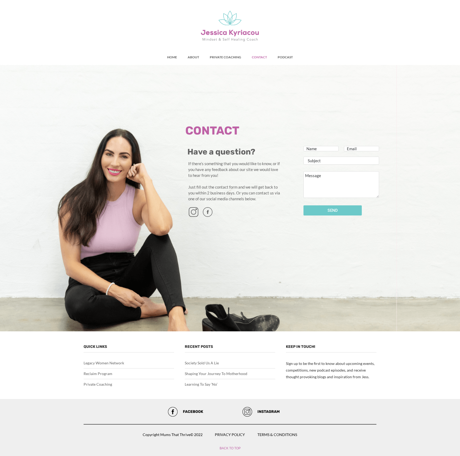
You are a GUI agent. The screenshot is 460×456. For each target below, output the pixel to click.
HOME (172, 57)
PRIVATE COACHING (225, 57)
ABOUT (193, 57)
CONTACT (259, 57)
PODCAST (285, 57)
